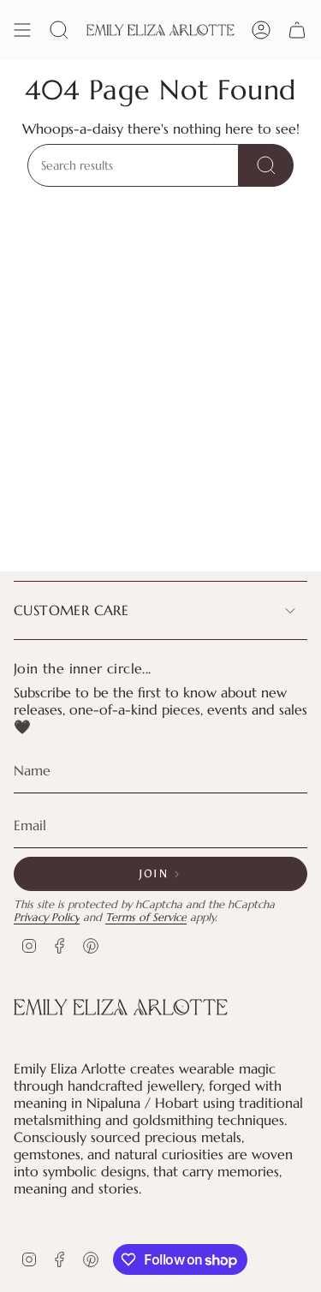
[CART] (297, 30)
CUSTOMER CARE (71, 610)
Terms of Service (146, 917)
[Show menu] (22, 30)
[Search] (266, 165)
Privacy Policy (47, 917)
